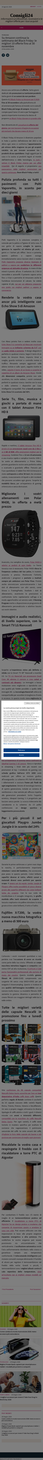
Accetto (21, 755)
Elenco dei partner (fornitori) (12, 743)
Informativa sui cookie (14, 731)
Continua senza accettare (32, 703)
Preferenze (21, 750)
